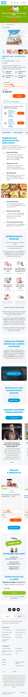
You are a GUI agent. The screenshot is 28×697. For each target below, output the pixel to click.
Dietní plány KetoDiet (20, 630)
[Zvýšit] (10, 96)
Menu (24, 2)
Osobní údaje (19, 648)
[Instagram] (14, 609)
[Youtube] (18, 609)
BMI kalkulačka (5, 634)
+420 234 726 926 (10, 559)
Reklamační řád (19, 651)
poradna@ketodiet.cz (14, 564)
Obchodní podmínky (6, 654)
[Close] (25, 7)
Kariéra (3, 664)
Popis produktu (6, 132)
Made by (22, 692)
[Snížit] (4, 96)
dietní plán (21, 213)
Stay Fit (22, 246)
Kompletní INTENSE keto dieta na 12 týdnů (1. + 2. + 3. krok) (12, 112)
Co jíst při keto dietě (7, 632)
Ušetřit (14, 20)
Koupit (19, 96)
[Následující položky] (27, 37)
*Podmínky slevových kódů (7, 651)
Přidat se (14, 593)
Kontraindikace (19, 637)
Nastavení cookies (6, 694)
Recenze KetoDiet (6, 637)
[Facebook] (9, 609)
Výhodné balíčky (10, 24)
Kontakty (4, 662)
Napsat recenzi (14, 400)
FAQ (16, 653)
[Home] (2, 24)
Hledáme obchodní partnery (20, 662)
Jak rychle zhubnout (20, 632)
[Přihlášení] (14, 2)
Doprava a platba (6, 648)
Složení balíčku (18, 132)
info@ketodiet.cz (14, 569)
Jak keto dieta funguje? (5, 640)
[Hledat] (11, 2)
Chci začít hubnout (6, 630)
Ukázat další (14, 417)
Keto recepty (19, 634)
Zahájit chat (13, 543)
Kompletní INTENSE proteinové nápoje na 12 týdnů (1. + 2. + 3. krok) (12, 122)
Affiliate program (19, 665)
